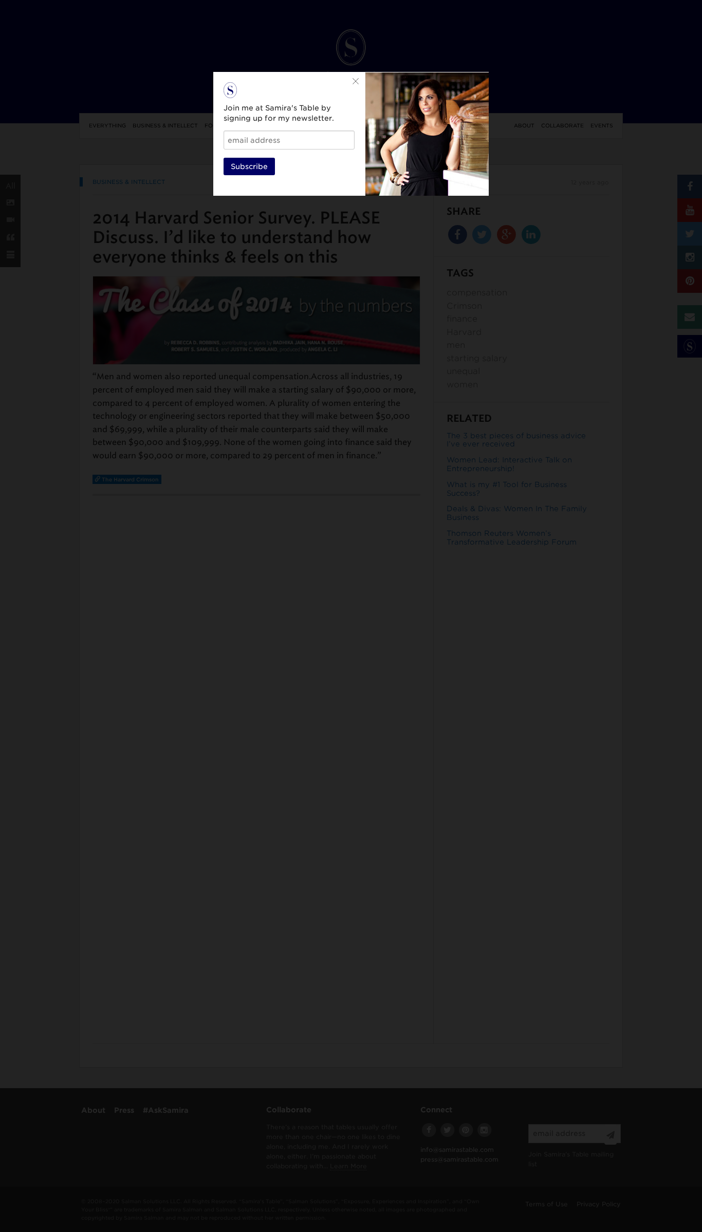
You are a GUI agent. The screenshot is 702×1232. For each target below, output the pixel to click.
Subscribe (249, 166)
